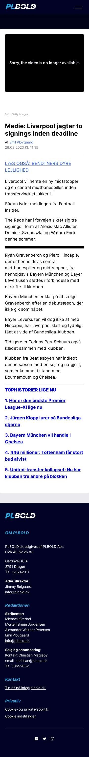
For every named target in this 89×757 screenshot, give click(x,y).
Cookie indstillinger (20, 716)
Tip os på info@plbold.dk (25, 688)
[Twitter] (44, 739)
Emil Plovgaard (21, 142)
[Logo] (21, 7)
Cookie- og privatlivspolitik (26, 709)
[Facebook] (37, 739)
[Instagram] (52, 739)
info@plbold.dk (17, 592)
